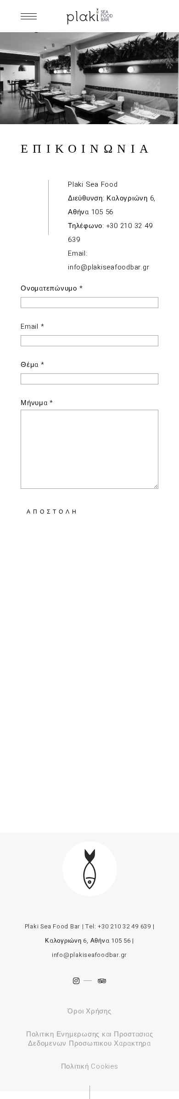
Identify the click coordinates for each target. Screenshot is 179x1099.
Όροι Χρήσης (89, 1011)
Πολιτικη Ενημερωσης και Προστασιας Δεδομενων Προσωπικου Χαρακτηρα (89, 1038)
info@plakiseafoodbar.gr (108, 267)
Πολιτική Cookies (89, 1066)
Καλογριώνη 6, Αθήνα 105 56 (88, 940)
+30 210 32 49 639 (124, 926)
